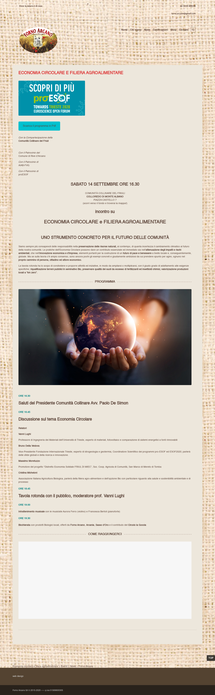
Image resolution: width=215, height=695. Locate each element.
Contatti (183, 29)
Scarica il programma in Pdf (39, 126)
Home (124, 29)
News (147, 29)
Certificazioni (160, 29)
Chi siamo (136, 29)
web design (18, 676)
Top (210, 658)
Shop (173, 29)
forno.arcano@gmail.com (183, 13)
